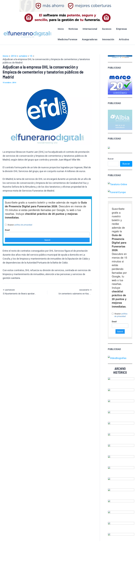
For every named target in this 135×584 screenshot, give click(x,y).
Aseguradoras (89, 39)
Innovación (108, 39)
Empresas (121, 28)
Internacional (90, 28)
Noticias (73, 28)
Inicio (61, 28)
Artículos (124, 39)
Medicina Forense (67, 39)
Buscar (111, 159)
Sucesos (106, 28)
